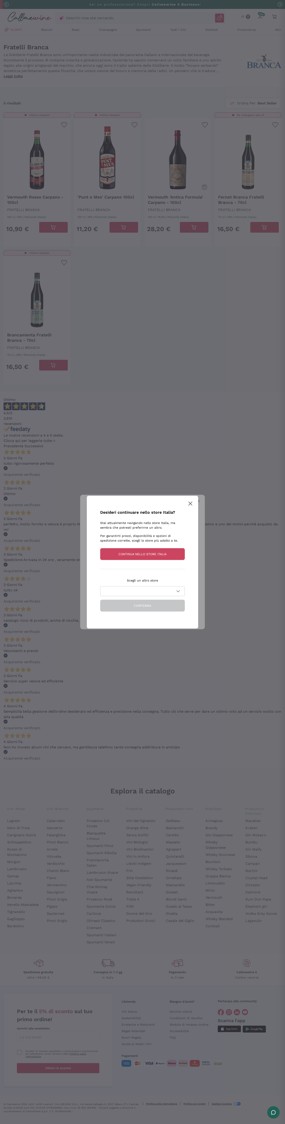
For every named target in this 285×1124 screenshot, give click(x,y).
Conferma (142, 605)
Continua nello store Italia (142, 554)
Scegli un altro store (142, 580)
